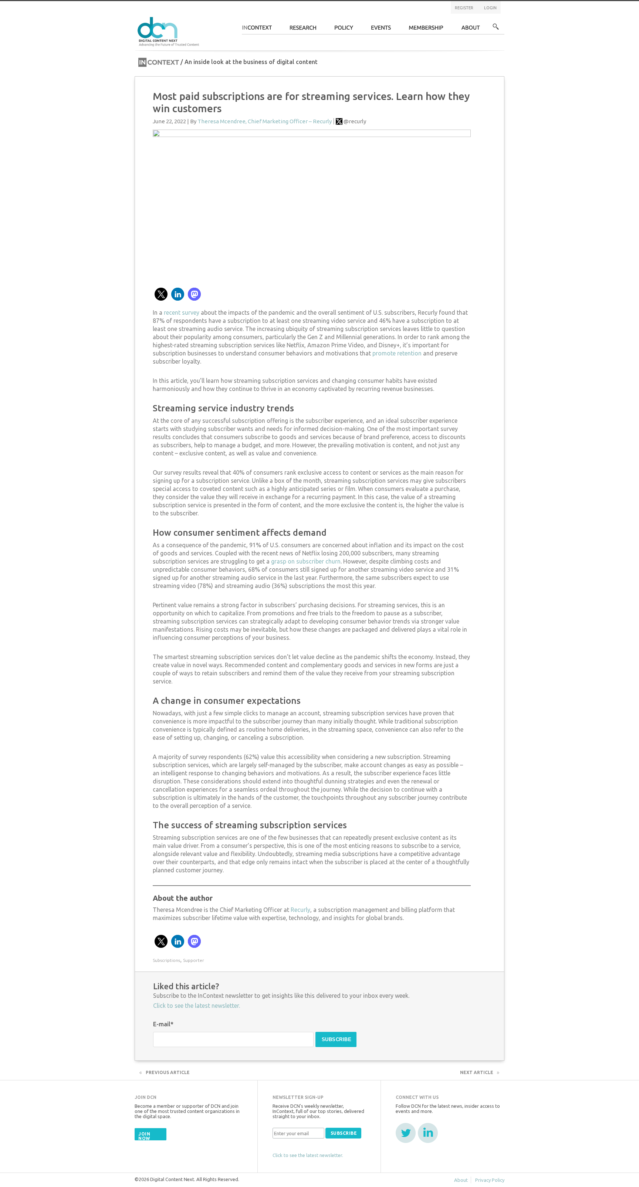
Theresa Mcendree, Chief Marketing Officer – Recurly (264, 121)
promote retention (397, 353)
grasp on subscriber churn (306, 561)
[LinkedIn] (428, 1133)
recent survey (181, 312)
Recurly (300, 909)
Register (464, 8)
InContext (257, 30)
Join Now (144, 1136)
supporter (193, 960)
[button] (161, 294)
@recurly (355, 121)
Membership (426, 30)
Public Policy (344, 30)
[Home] (169, 30)
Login (490, 8)
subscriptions (166, 960)
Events (381, 30)
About (471, 30)
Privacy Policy (489, 1180)
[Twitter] (406, 1133)
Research (303, 30)
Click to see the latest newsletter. (196, 1005)
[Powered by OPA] (210, 18)
